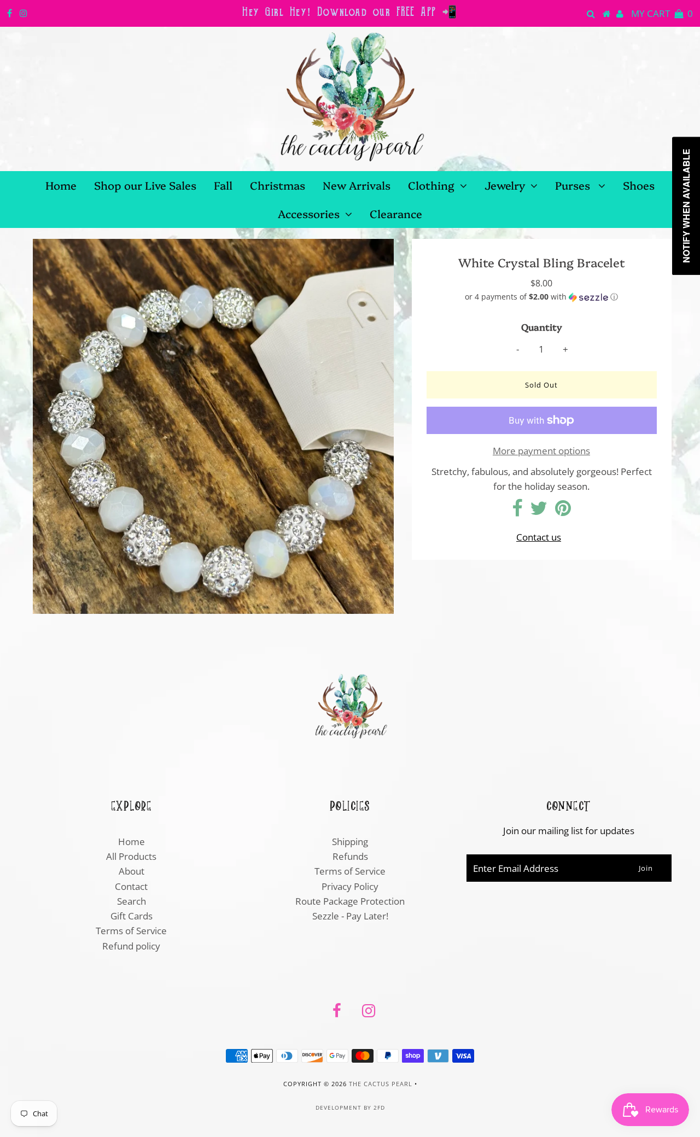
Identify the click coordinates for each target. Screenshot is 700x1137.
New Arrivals (356, 184)
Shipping (350, 841)
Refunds (350, 856)
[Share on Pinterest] (563, 511)
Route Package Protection (350, 901)
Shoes (639, 184)
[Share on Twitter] (538, 511)
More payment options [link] (541, 450)
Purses (574, 184)
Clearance (396, 213)
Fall (223, 184)
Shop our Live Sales (145, 184)
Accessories (309, 213)
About (131, 871)
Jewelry (505, 184)
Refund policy (131, 946)
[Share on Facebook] (517, 511)
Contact (131, 886)
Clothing (431, 184)
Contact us (538, 537)
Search (131, 901)
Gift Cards (131, 916)
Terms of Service (131, 930)
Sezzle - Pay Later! (350, 916)
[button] (542, 296)
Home (61, 184)
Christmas (277, 184)
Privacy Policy (350, 886)
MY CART (662, 13)
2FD (379, 1107)
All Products (131, 856)
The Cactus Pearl (380, 1084)
